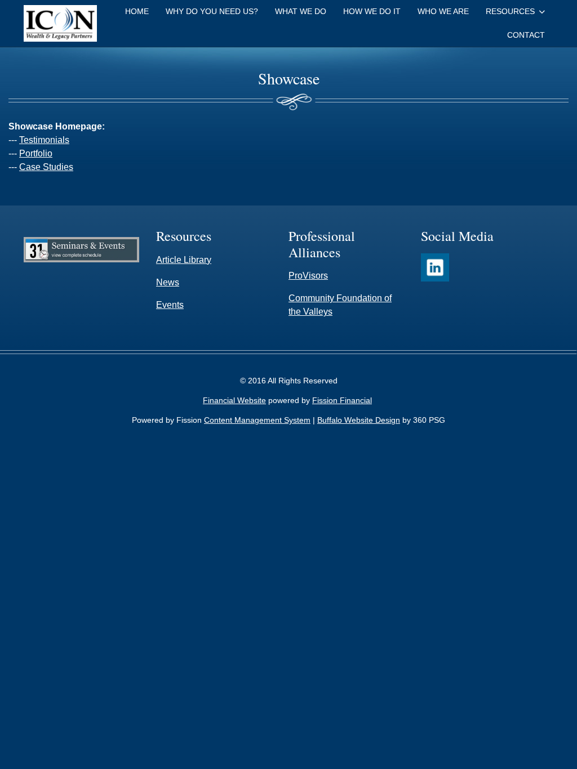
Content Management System (257, 419)
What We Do (300, 11)
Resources (510, 11)
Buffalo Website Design (358, 419)
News (167, 282)
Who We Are (443, 11)
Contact (526, 34)
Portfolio (35, 153)
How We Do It (372, 11)
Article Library (183, 260)
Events (170, 305)
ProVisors (308, 275)
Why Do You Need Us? (212, 11)
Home (137, 11)
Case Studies (46, 167)
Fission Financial (342, 400)
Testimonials (44, 140)
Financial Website (234, 400)
